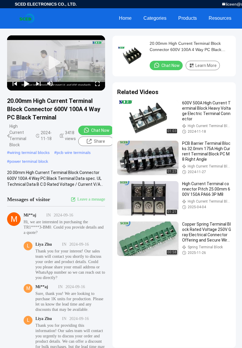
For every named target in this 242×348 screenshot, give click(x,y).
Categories (154, 18)
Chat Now (100, 130)
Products (187, 18)
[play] (56, 62)
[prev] (15, 83)
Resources (220, 18)
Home (125, 18)
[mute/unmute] (50, 83)
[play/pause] (26, 83)
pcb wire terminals (74, 152)
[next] (38, 83)
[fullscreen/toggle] (97, 83)
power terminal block (28, 161)
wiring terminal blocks (29, 152)
